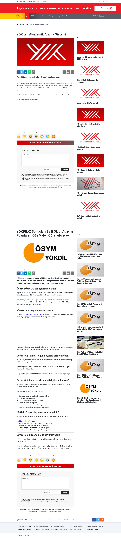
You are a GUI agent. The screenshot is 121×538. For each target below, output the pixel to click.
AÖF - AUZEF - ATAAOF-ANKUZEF (68, 8)
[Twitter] (22, 72)
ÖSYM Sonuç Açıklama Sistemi (33, 315)
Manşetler (22, 1)
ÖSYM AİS (22, 421)
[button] (64, 72)
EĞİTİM (88, 8)
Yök (27, 24)
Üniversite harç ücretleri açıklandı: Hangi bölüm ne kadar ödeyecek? (57, 16)
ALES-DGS (52, 8)
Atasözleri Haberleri (58, 526)
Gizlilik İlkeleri (67, 520)
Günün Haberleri (31, 1)
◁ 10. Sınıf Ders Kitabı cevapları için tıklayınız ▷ (45, 142)
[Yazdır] (33, 72)
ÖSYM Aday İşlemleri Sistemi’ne (43, 374)
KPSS (83, 8)
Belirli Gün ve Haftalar (76, 526)
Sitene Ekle (43, 1)
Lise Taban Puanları (75, 529)
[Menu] (96, 8)
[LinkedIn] (25, 72)
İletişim (60, 520)
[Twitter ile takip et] (98, 519)
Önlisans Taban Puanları (42, 529)
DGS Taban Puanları (92, 529)
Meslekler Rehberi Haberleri (95, 526)
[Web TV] (100, 1)
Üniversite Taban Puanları (60, 529)
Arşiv (38, 1)
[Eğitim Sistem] (27, 8)
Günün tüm (98, 16)
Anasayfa (21, 24)
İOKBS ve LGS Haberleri (25, 526)
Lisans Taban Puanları (24, 529)
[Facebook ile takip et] (94, 519)
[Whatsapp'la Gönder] (29, 72)
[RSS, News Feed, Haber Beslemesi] (102, 519)
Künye (54, 520)
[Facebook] (18, 72)
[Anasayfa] (17, 1)
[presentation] (22, 16)
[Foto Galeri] (103, 1)
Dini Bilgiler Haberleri (41, 526)
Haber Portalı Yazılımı (24, 535)
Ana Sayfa (44, 8)
